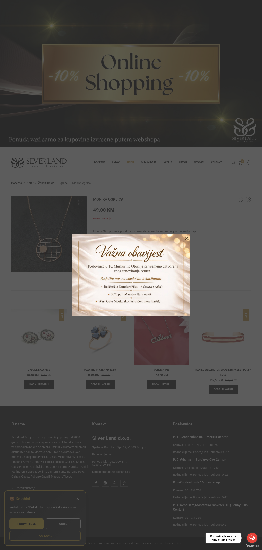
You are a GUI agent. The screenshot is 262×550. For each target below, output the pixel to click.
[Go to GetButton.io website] (252, 545)
